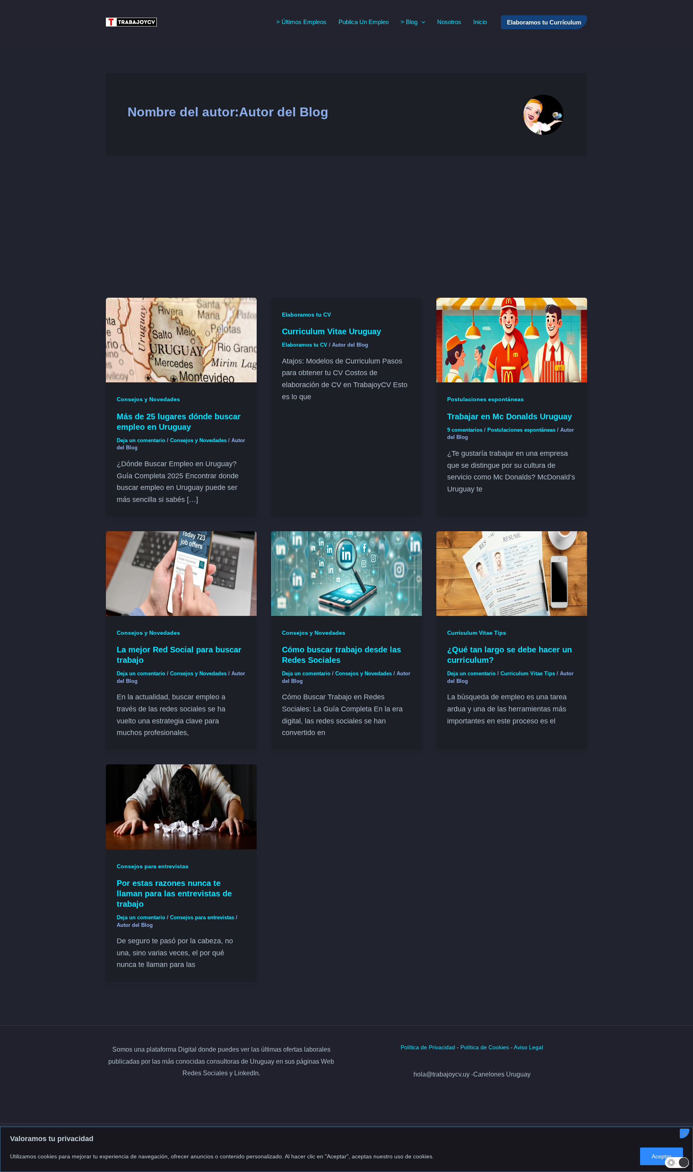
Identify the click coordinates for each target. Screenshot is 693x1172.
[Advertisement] (346, 227)
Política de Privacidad (428, 1047)
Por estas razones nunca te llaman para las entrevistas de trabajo (174, 893)
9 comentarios (464, 430)
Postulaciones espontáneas (485, 399)
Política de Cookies (484, 1047)
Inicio (480, 21)
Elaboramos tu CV (306, 314)
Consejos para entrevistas (152, 866)
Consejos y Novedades (148, 399)
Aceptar (661, 1156)
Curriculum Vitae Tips (476, 633)
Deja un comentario (141, 440)
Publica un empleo (363, 21)
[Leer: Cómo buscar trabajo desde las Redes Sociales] (346, 573)
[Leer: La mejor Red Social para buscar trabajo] (181, 573)
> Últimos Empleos (301, 21)
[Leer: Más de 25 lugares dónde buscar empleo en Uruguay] (181, 339)
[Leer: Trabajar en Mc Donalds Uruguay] (511, 339)
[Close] (684, 1133)
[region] (346, 1149)
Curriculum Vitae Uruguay (331, 331)
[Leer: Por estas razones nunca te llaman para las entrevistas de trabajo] (181, 806)
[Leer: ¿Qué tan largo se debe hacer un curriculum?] (511, 573)
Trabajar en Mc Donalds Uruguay (509, 416)
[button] (421, 22)
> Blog (409, 21)
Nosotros (449, 21)
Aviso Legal (528, 1047)
